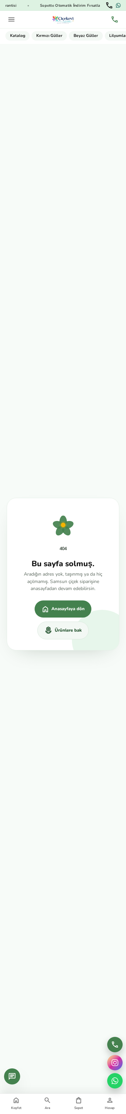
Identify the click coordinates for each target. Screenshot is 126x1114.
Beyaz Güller (86, 35)
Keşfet (16, 1103)
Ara (47, 1103)
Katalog (17, 35)
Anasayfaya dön (63, 609)
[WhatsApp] (118, 5)
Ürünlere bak (62, 630)
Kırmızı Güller (49, 35)
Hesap (110, 1103)
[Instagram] (115, 1062)
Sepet (78, 1103)
